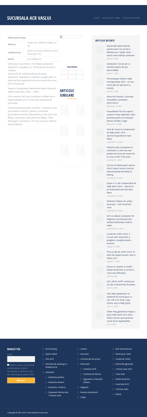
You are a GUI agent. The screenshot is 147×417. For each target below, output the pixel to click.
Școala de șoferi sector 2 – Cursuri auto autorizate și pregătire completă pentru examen (119, 238)
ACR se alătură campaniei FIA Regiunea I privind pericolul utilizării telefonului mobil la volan (120, 221)
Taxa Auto (120, 374)
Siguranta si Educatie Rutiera (92, 381)
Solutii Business (122, 379)
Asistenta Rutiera (56, 382)
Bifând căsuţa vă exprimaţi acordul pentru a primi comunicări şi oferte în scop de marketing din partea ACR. (20, 370)
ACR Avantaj (51, 349)
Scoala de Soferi (122, 359)
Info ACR (50, 359)
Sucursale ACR (122, 384)
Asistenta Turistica (56, 387)
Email (9, 354)
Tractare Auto (121, 389)
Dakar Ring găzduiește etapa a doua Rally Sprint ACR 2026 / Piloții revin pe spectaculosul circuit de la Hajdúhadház (121, 316)
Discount (84, 354)
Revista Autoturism (89, 392)
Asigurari (84, 387)
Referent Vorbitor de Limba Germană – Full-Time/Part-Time (119, 204)
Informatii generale (124, 364)
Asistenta (50, 372)
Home (96, 18)
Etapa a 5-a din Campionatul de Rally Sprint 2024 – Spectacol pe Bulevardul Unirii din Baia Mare (121, 188)
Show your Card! (123, 354)
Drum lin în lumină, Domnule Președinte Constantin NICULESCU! (120, 99)
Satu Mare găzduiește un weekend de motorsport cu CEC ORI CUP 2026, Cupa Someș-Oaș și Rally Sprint (119, 298)
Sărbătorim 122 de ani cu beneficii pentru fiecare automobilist (118, 67)
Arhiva (118, 394)
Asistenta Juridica (56, 377)
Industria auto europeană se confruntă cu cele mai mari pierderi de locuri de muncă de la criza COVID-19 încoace (121, 152)
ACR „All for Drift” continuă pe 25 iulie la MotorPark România (121, 283)
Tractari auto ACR (123, 369)
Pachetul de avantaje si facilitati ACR (56, 365)
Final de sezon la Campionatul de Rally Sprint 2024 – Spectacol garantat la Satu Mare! (121, 134)
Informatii (84, 364)
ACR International (123, 349)
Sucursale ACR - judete (111, 18)
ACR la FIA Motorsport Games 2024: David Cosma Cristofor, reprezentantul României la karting (121, 170)
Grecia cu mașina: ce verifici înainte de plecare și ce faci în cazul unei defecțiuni (120, 269)
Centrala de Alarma (92, 374)
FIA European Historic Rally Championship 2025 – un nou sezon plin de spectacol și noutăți (120, 83)
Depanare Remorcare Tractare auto (58, 394)
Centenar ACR (89, 369)
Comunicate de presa (90, 359)
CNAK (83, 397)
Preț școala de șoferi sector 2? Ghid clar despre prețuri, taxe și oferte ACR (121, 254)
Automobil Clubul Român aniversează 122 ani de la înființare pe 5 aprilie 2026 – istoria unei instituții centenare (121, 51)
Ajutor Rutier (51, 354)
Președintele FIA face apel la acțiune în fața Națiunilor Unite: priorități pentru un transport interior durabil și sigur (121, 116)
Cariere (83, 349)
